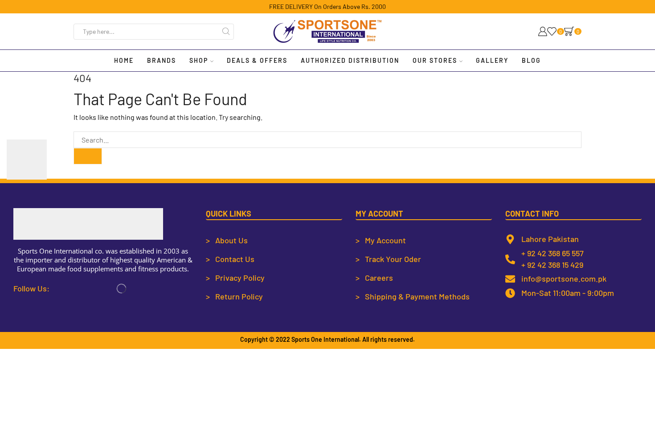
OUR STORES (435, 60)
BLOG (531, 60)
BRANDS (161, 60)
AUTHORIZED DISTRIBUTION (350, 60)
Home (124, 60)
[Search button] (225, 31)
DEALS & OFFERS (257, 60)
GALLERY (492, 60)
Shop (198, 60)
